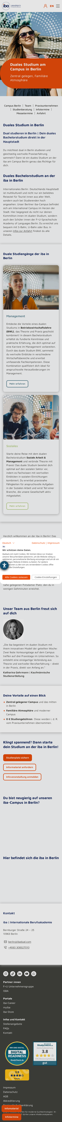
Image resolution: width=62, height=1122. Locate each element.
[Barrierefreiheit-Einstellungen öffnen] (4, 565)
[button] (8, 543)
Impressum (54, 542)
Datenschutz (38, 542)
